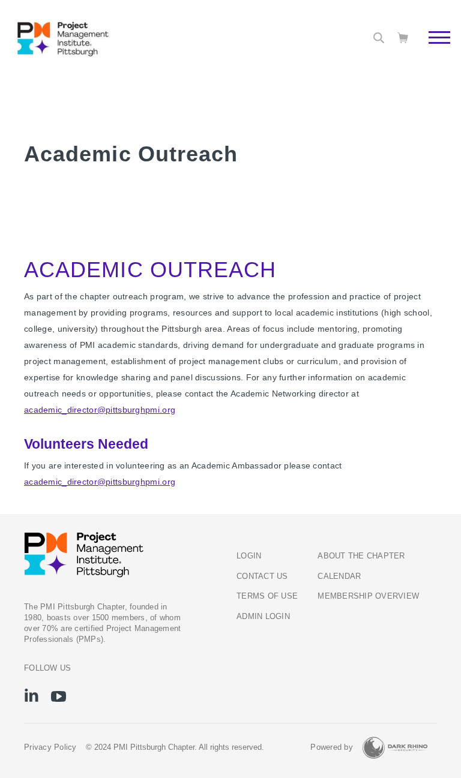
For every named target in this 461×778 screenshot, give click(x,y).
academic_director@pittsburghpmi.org (99, 409)
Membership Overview (368, 596)
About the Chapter (361, 556)
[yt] (58, 696)
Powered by (331, 747)
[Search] (378, 37)
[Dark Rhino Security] (395, 747)
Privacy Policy (50, 747)
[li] (31, 695)
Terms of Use (267, 596)
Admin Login (263, 616)
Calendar (339, 576)
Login (249, 556)
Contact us (262, 576)
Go (433, 51)
